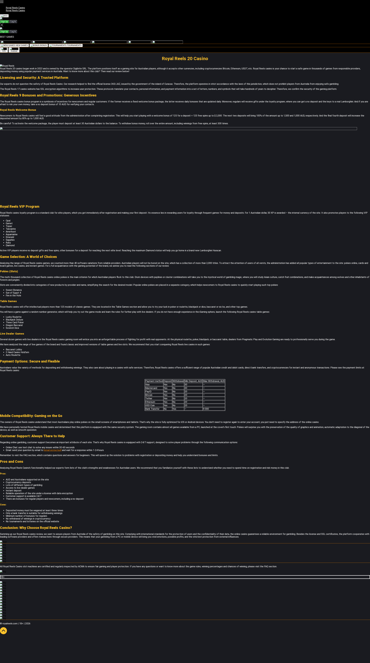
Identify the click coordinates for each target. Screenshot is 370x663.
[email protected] (52, 450)
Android (14, 51)
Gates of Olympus (118, 42)
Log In (13, 22)
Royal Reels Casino (15, 7)
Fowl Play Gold (54, 42)
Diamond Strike (23, 42)
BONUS (43, 45)
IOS (4, 51)
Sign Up (4, 22)
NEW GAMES (21, 45)
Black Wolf (145, 42)
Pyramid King (83, 42)
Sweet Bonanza (175, 42)
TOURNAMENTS (74, 45)
